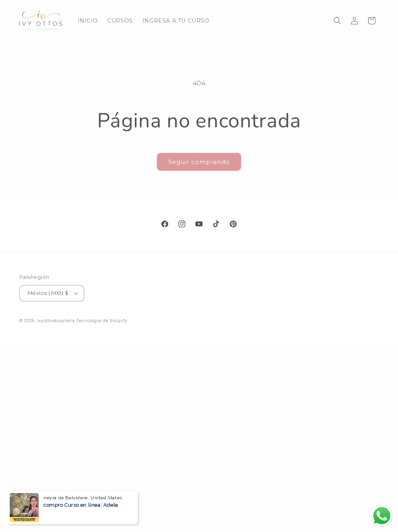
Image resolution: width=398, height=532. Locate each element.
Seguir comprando (199, 162)
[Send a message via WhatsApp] (382, 516)
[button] (337, 20)
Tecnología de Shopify (101, 320)
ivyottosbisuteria (56, 320)
